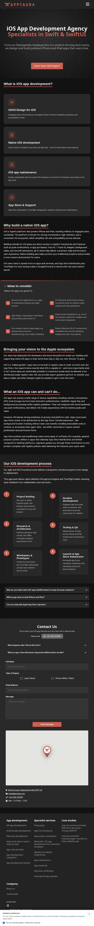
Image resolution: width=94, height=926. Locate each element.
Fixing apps (39, 825)
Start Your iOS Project (47, 66)
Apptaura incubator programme (43, 853)
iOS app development (16, 825)
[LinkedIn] (8, 905)
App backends (40, 865)
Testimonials (12, 894)
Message (10, 697)
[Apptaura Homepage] (20, 4)
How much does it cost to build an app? (18, 842)
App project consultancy (45, 836)
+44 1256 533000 (53, 636)
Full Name (10, 662)
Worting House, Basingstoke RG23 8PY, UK (25, 790)
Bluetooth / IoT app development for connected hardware (47, 844)
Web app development (17, 836)
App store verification (44, 870)
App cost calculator (15, 849)
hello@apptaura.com (16, 794)
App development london (18, 862)
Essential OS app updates (46, 876)
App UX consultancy (43, 830)
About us (11, 888)
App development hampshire (15, 856)
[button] (87, 4)
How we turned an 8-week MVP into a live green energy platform (74, 828)
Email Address (12, 685)
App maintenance (42, 860)
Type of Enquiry (12, 673)
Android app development (19, 830)
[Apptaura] (47, 752)
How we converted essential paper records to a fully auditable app (74, 838)
